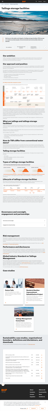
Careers (32, 394)
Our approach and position (21, 47)
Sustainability (7, 4)
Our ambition (9, 47)
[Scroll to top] (3, 384)
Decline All (33, 408)
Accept (42, 408)
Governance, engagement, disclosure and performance (33, 47)
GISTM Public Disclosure (14, 244)
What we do (42, 390)
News (40, 394)
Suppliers (32, 396)
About (31, 390)
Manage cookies (23, 408)
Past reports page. (32, 344)
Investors (32, 392)
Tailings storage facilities (14, 4)
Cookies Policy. (37, 405)
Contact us (40, 1)
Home (2, 4)
